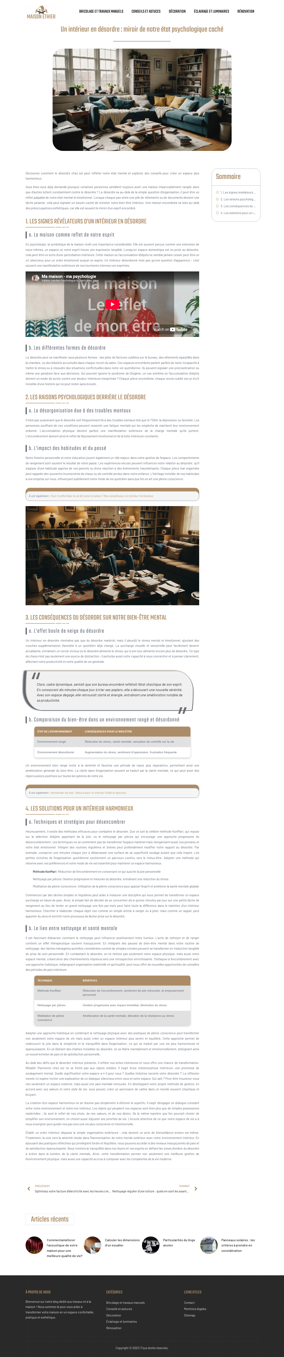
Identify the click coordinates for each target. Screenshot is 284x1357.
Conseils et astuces (146, 11)
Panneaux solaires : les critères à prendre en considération (238, 1245)
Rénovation (245, 11)
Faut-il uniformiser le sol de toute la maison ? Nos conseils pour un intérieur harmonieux (102, 496)
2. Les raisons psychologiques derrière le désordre (238, 199)
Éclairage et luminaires (211, 11)
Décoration (177, 11)
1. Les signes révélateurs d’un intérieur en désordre (238, 192)
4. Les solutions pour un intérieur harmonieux (238, 213)
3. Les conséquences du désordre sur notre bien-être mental (238, 206)
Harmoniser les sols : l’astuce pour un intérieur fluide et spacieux (88, 792)
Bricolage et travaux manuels (101, 11)
